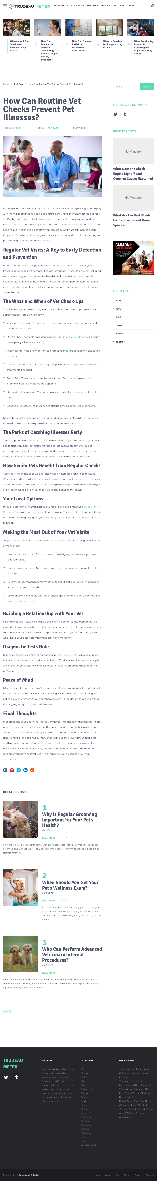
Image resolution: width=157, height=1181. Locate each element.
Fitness (84, 1093)
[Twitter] (115, 114)
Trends (84, 1141)
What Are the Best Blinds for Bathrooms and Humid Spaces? (132, 220)
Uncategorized (88, 1145)
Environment (87, 1089)
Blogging (59, 5)
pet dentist (79, 336)
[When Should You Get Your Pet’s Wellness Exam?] (20, 887)
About (119, 309)
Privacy (119, 334)
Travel (131, 5)
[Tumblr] (125, 114)
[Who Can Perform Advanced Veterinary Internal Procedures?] (20, 954)
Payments (86, 1117)
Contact (120, 342)
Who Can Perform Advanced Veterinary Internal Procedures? (72, 954)
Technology (86, 1133)
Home (118, 300)
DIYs (83, 1081)
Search (147, 86)
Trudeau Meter (10, 1175)
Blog (118, 317)
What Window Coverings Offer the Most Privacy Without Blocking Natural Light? (136, 1093)
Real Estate (86, 1125)
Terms (119, 325)
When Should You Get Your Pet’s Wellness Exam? (70, 885)
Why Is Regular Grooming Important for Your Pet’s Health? (69, 819)
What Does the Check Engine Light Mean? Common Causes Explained (133, 174)
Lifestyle (85, 1109)
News (104, 5)
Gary (18, 128)
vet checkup (63, 654)
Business (76, 5)
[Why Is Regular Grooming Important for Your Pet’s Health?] (20, 819)
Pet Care (118, 5)
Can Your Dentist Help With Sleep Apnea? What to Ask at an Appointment (136, 1113)
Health (91, 5)
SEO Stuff (85, 1129)
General (84, 1097)
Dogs (83, 1085)
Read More (49, 838)
